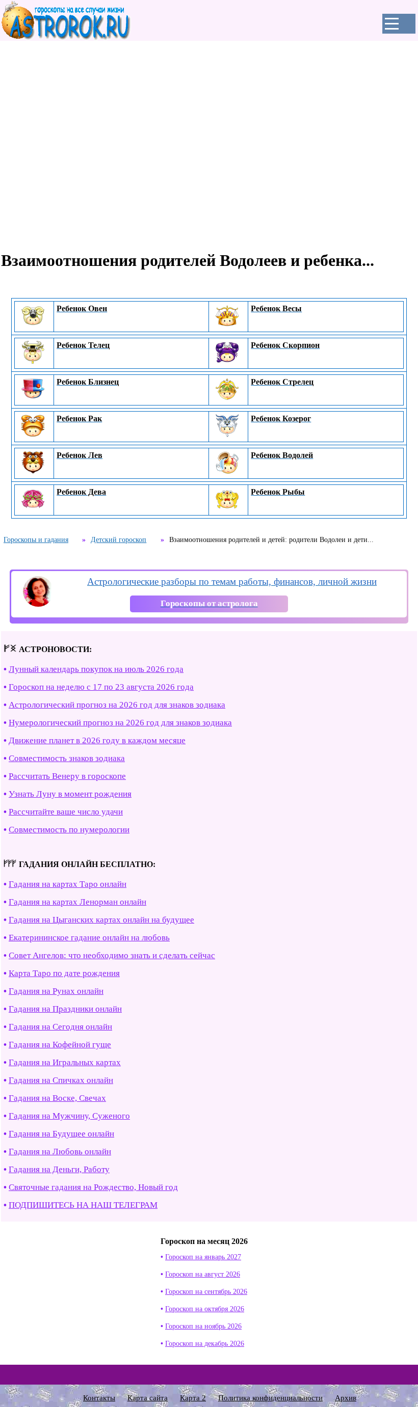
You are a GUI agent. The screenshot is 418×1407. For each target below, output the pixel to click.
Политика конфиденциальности (270, 1398)
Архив (345, 1398)
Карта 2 (193, 1398)
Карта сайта (147, 1398)
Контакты (99, 1398)
